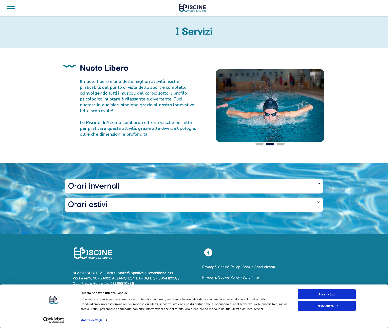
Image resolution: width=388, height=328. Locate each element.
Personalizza (324, 305)
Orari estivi (88, 204)
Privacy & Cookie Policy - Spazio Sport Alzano (238, 267)
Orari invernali (94, 186)
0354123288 (169, 278)
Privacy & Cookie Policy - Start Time (230, 277)
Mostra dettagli (91, 320)
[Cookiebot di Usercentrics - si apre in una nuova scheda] (53, 320)
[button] (194, 186)
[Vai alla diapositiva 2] (270, 144)
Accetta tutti (326, 294)
